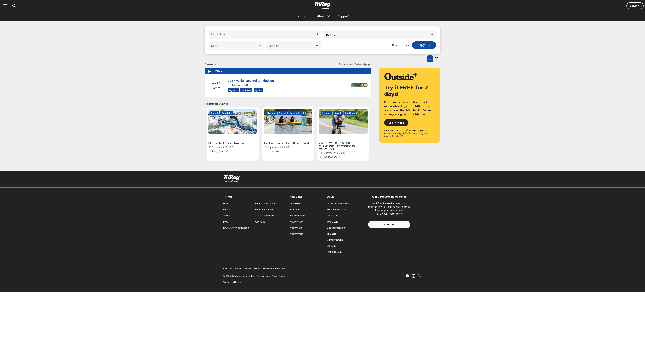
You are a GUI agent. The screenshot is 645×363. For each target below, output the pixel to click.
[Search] (14, 6)
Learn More (396, 122)
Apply (424, 45)
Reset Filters (400, 45)
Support (343, 16)
